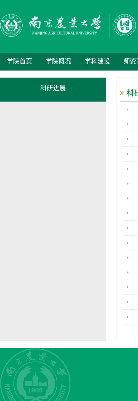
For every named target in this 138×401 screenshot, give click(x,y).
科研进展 (53, 88)
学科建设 (97, 61)
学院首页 (19, 61)
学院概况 (58, 61)
